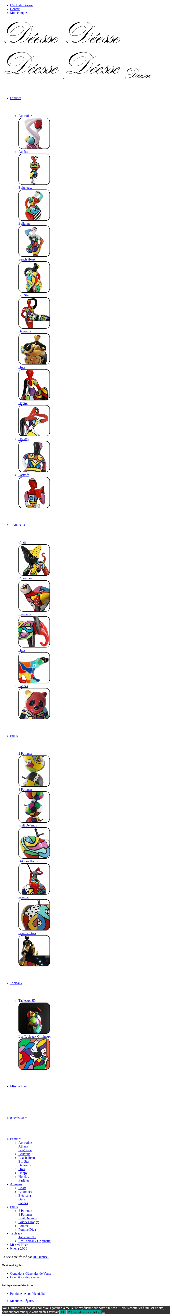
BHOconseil (41, 1257)
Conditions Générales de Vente (30, 1273)
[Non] (103, 1313)
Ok (63, 1312)
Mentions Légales (22, 1301)
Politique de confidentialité (27, 1293)
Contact (15, 9)
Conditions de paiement (25, 1277)
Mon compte (18, 12)
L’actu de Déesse (21, 5)
